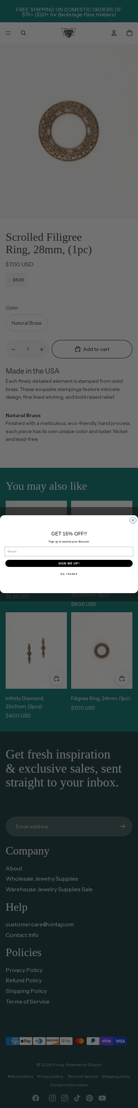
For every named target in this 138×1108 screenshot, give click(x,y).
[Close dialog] (133, 520)
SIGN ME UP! (69, 563)
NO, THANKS (69, 574)
